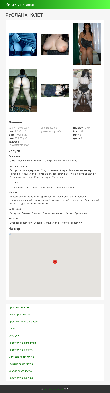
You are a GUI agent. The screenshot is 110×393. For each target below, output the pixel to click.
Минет (12, 328)
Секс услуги (15, 335)
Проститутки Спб (19, 307)
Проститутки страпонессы (24, 321)
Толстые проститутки (21, 363)
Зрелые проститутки (20, 370)
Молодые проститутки (22, 356)
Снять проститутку (20, 314)
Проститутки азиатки (21, 349)
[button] (55, 262)
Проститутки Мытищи (21, 377)
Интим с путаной (20, 4)
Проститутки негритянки (23, 342)
